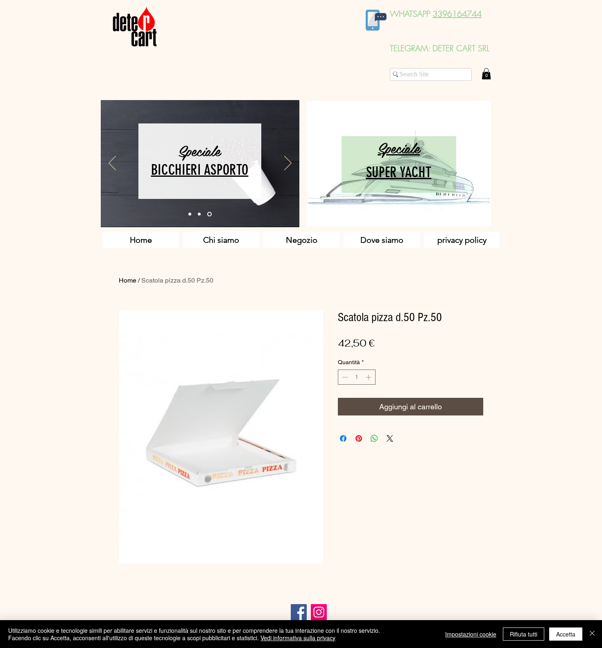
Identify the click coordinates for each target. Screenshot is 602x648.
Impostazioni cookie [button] (470, 634)
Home (127, 280)
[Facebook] (299, 612)
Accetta (565, 634)
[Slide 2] (199, 214)
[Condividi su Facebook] (343, 438)
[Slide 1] (189, 214)
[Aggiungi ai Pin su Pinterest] (359, 438)
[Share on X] (390, 438)
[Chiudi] (592, 634)
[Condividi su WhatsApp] (374, 438)
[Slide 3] (209, 214)
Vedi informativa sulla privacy (297, 638)
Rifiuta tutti (523, 634)
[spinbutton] (356, 377)
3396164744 (457, 13)
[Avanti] (288, 163)
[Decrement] (344, 377)
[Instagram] (319, 612)
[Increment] (369, 377)
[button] (486, 73)
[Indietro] (112, 163)
